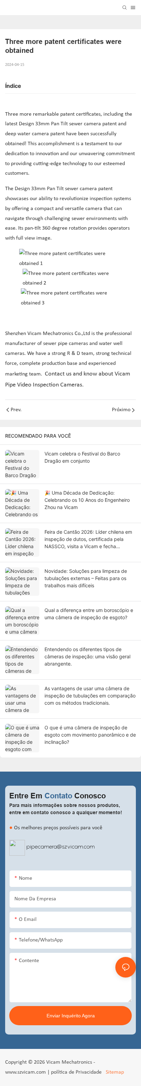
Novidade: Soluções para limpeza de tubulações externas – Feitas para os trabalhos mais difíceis (85, 578)
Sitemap (114, 1072)
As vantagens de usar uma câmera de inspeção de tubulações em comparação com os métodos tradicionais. (90, 695)
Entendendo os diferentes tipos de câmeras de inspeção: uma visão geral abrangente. (87, 656)
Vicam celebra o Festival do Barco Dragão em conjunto (82, 457)
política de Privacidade (77, 1072)
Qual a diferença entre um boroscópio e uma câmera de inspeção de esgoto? (88, 613)
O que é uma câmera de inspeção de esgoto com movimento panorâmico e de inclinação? (90, 735)
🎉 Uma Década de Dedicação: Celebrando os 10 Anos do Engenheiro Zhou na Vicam (87, 500)
